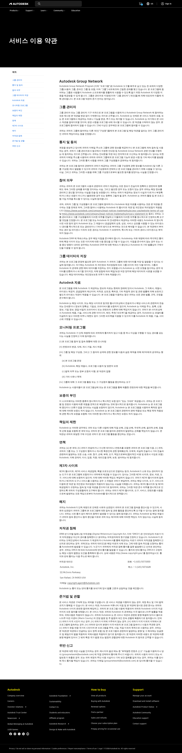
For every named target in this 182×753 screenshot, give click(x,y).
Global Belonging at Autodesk (20, 724)
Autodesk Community (142, 713)
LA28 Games (12, 729)
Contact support (139, 724)
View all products (98, 696)
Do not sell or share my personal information (33, 748)
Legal (100, 748)
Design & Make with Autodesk (62, 729)
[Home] (19, 3)
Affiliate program (56, 718)
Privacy (12, 748)
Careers (10, 701)
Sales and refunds (99, 718)
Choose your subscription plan (104, 723)
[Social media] (19, 734)
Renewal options (98, 707)
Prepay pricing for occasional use (105, 729)
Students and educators (59, 713)
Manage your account (142, 696)
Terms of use (92, 748)
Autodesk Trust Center (17, 713)
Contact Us (54, 707)
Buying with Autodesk (100, 701)
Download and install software (146, 701)
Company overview (15, 696)
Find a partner (97, 712)
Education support (140, 718)
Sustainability (55, 701)
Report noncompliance (77, 748)
